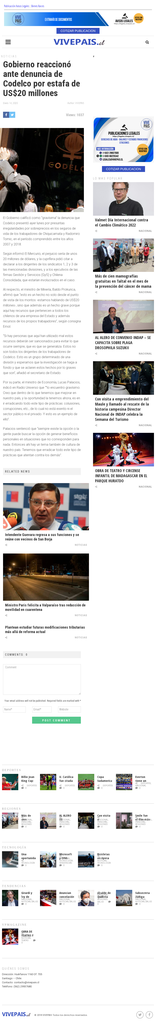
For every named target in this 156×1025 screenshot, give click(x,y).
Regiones (26, 824)
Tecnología (28, 863)
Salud (34, 901)
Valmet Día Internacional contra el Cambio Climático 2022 (121, 222)
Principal (26, 822)
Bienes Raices (37, 6)
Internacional (143, 820)
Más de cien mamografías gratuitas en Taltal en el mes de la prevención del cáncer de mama (123, 281)
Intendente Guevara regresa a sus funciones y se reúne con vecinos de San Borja (42, 537)
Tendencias (65, 863)
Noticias (9, 56)
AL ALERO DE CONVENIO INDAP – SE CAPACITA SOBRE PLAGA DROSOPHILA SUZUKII (123, 342)
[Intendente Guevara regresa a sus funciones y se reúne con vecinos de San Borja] (46, 506)
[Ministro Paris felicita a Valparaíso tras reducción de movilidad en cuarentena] (46, 577)
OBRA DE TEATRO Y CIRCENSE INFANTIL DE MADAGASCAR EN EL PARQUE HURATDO (121, 476)
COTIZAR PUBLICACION (78, 31)
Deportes (32, 785)
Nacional (145, 231)
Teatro (25, 940)
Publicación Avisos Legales (16, 6)
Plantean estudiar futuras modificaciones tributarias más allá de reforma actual (45, 629)
